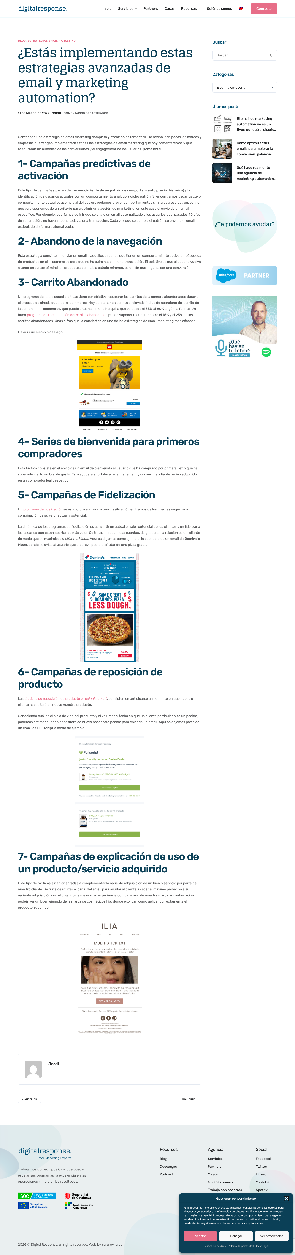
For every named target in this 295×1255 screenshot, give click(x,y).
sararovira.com (113, 1244)
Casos (170, 8)
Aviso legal (262, 1246)
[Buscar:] (244, 55)
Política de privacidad (241, 1246)
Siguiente (188, 1099)
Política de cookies (214, 1246)
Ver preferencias (271, 1236)
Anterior (30, 1099)
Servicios (125, 8)
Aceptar (200, 1236)
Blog (22, 41)
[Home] (43, 8)
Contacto (264, 8)
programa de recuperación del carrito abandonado (67, 315)
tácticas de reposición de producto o (65, 699)
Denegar (236, 1236)
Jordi (56, 113)
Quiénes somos (219, 8)
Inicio (107, 8)
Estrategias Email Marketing (51, 41)
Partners (151, 8)
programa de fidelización (43, 509)
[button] (286, 1198)
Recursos (189, 8)
